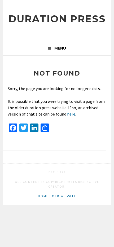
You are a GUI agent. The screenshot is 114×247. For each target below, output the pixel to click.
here (71, 114)
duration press (57, 19)
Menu (60, 48)
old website (64, 196)
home (43, 196)
